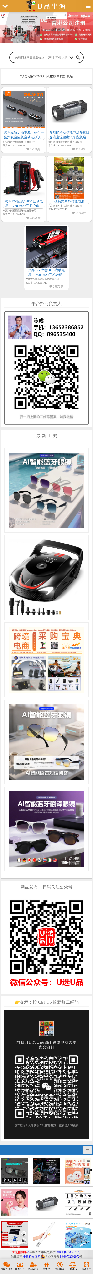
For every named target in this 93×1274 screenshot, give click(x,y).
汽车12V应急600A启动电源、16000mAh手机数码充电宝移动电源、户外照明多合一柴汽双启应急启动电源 (46, 272)
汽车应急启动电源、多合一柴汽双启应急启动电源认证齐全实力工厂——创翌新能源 (24, 135)
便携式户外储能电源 (69, 201)
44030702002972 (69, 1256)
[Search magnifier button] (78, 57)
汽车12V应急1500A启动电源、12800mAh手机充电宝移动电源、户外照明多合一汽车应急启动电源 (24, 204)
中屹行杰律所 (31, 1256)
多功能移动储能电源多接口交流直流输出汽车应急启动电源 (69, 135)
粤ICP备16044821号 (68, 1252)
